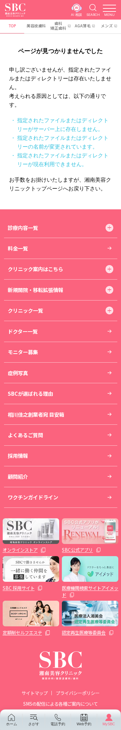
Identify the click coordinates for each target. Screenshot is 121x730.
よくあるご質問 (25, 435)
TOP (12, 25)
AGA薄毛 (83, 25)
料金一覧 (18, 248)
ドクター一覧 (23, 331)
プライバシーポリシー (77, 692)
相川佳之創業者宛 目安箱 (36, 414)
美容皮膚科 (36, 25)
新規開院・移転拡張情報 (35, 289)
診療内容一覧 (23, 227)
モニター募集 (23, 352)
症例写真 (18, 372)
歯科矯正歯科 (58, 26)
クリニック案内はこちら (35, 268)
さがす (33, 724)
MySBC (109, 724)
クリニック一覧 (25, 310)
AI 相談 (76, 15)
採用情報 (18, 455)
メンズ (107, 25)
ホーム (11, 724)
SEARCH (93, 14)
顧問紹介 (18, 476)
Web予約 (84, 724)
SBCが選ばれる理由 (30, 393)
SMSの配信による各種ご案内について (60, 703)
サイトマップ (35, 692)
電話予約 (57, 724)
